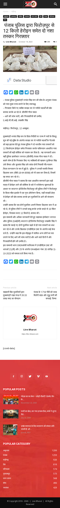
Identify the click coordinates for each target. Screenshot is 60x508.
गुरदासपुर (13, 16)
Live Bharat (11, 42)
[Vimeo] (38, 376)
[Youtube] (47, 376)
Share (43, 93)
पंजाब (45, 16)
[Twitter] (30, 376)
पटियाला (52, 16)
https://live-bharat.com (30, 334)
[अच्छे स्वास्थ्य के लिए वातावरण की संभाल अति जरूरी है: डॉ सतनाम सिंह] (10, 429)
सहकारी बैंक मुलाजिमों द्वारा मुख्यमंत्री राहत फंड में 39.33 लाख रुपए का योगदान (15, 295)
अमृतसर (6, 16)
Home (5, 11)
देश (41, 16)
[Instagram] (22, 376)
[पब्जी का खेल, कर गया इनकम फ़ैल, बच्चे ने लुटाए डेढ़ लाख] (10, 414)
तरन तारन (34, 16)
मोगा (5, 20)
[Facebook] (13, 376)
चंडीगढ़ (13, 11)
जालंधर (27, 16)
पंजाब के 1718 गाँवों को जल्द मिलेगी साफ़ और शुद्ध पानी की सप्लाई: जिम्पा (45, 295)
